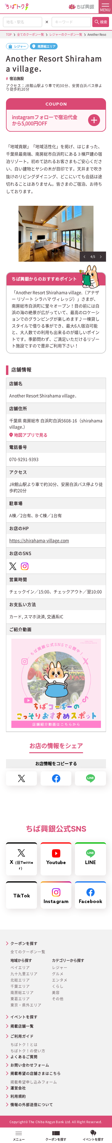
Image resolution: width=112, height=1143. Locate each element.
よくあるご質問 (24, 1057)
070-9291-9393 (24, 459)
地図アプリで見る (30, 435)
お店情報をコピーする (56, 764)
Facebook (90, 902)
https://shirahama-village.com (39, 540)
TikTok (21, 896)
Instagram (56, 902)
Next (101, 257)
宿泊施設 (17, 78)
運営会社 (18, 1088)
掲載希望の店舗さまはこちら (35, 1073)
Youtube (56, 863)
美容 (56, 992)
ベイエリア (20, 967)
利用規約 (18, 1096)
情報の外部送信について (31, 1104)
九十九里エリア (24, 974)
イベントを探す (24, 1017)
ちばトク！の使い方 (27, 1051)
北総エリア (20, 980)
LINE (90, 863)
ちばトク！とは (24, 1044)
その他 (58, 999)
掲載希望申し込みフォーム (33, 1082)
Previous (84, 257)
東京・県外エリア (26, 1005)
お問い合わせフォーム (29, 1065)
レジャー (59, 967)
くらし (58, 986)
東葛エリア (20, 999)
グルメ (58, 974)
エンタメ (59, 980)
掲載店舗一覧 (22, 1026)
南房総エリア (22, 992)
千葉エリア (20, 986)
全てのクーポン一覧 (27, 952)
